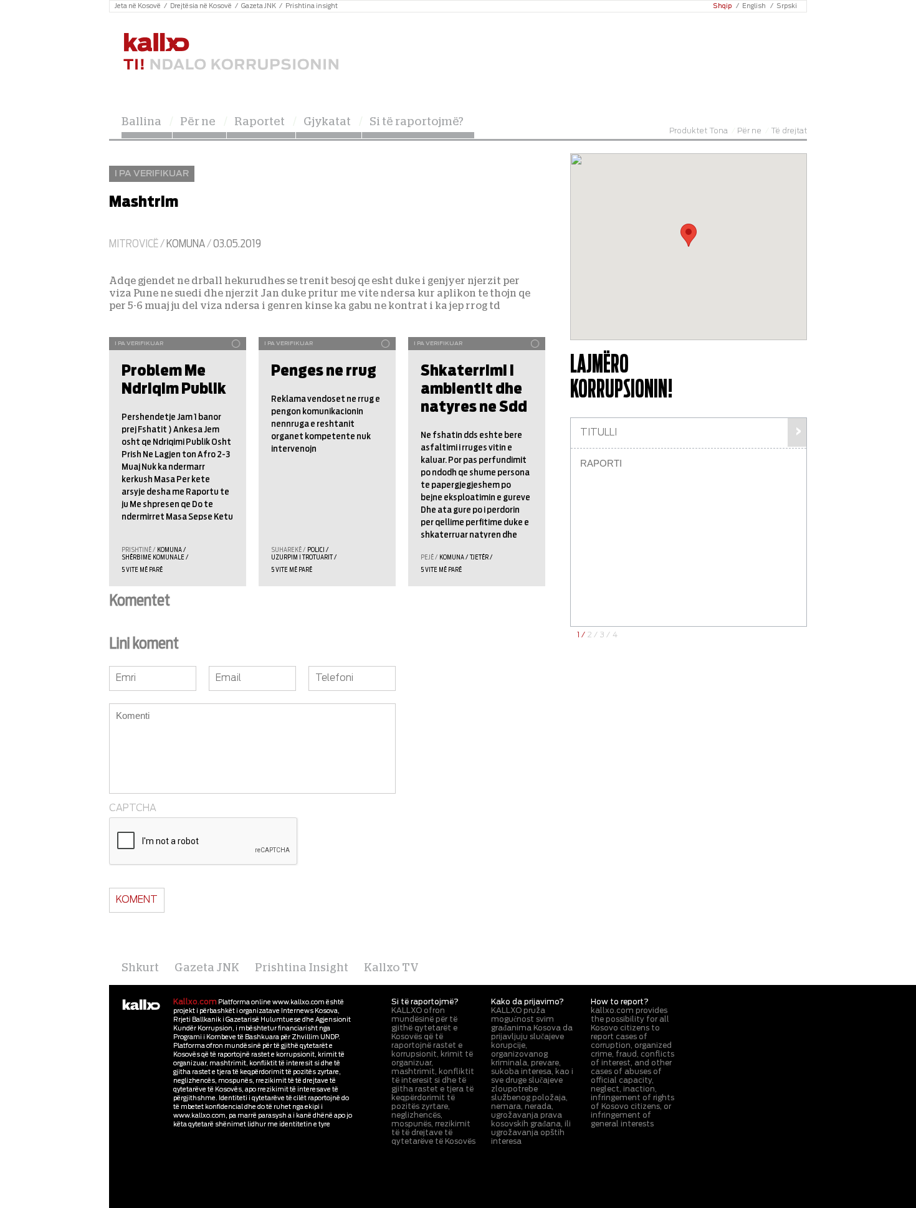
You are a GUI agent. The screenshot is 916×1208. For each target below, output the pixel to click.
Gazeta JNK (258, 6)
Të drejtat (789, 131)
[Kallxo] (141, 1005)
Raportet (259, 122)
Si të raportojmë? (417, 122)
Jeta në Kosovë (138, 6)
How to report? (620, 1002)
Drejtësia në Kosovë (201, 6)
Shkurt (140, 968)
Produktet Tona (698, 131)
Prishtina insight (311, 6)
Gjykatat (327, 122)
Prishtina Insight (301, 968)
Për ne (198, 122)
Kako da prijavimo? (527, 1002)
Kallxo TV (391, 968)
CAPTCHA (132, 808)
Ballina (141, 122)
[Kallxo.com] (231, 52)
